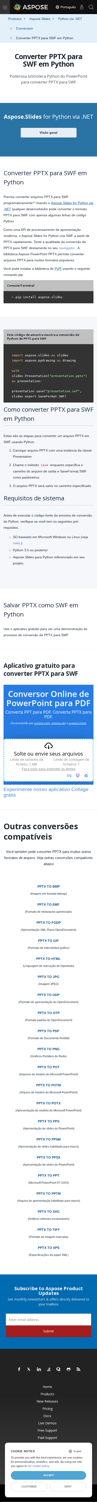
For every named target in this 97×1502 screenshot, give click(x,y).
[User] (81, 7)
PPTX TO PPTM (48, 1193)
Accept (48, 1475)
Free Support (47, 1430)
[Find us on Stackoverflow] (49, 1369)
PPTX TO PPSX (48, 1157)
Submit (48, 1331)
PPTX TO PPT (48, 1175)
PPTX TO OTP (49, 1013)
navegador (67, 248)
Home (47, 1386)
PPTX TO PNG (48, 1049)
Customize (29, 1486)
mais (16, 543)
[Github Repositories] (69, 1369)
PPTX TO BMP (48, 886)
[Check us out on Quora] (59, 1369)
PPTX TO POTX (48, 1103)
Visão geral (48, 132)
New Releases (47, 1401)
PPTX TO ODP (48, 995)
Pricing (47, 1408)
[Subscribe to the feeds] (79, 1369)
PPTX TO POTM (48, 1085)
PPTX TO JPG (48, 977)
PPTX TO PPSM (48, 1139)
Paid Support (47, 1437)
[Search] (91, 7)
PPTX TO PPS (48, 1121)
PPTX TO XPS (48, 1248)
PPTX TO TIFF (48, 1230)
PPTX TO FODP (48, 922)
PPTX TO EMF (48, 904)
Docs (47, 1416)
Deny (68, 1486)
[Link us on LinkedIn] (39, 1369)
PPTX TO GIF (48, 941)
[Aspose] (31, 7)
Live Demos (47, 1423)
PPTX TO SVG (49, 1211)
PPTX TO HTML (48, 959)
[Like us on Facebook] (19, 1369)
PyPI (58, 268)
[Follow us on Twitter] (29, 1369)
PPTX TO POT (49, 1067)
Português (68, 7)
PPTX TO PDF (48, 1031)
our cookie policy (38, 1466)
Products (47, 1394)
